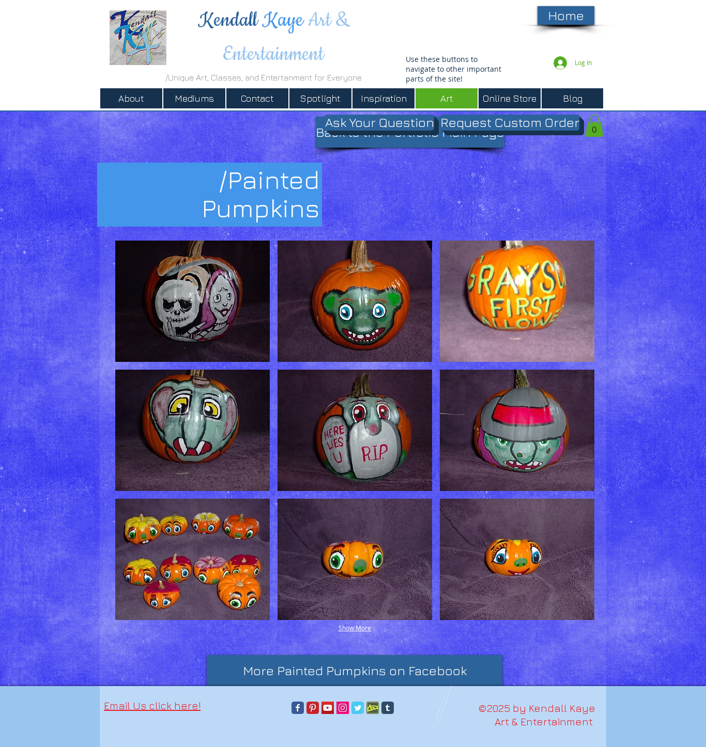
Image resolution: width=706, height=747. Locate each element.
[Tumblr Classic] (387, 708)
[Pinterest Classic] (312, 708)
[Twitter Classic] (357, 708)
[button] (192, 301)
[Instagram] (342, 708)
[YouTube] (327, 708)
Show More (355, 628)
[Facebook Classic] (297, 708)
